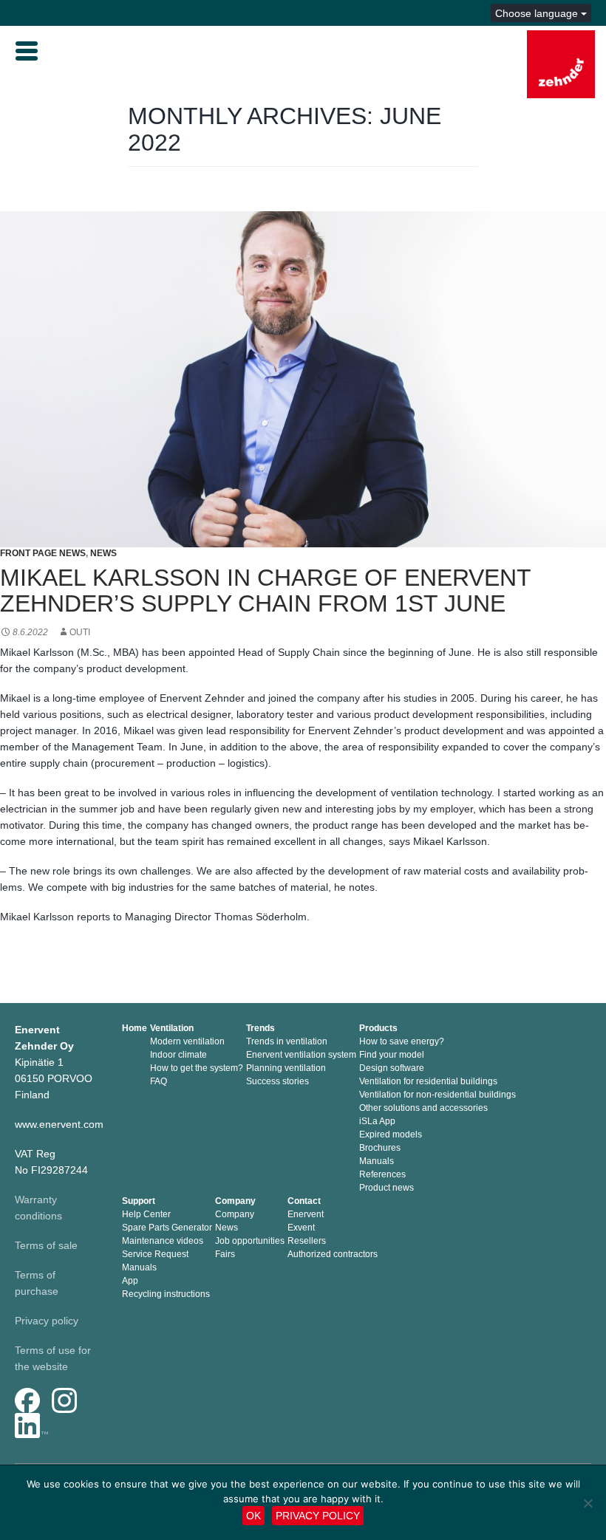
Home (134, 1028)
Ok (253, 1516)
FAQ (158, 1081)
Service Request (155, 1254)
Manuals (376, 1161)
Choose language (538, 13)
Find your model (391, 1055)
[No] (587, 1503)
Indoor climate (178, 1055)
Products (378, 1028)
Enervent (305, 1214)
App (130, 1281)
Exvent (301, 1227)
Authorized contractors (332, 1254)
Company (235, 1201)
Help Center (146, 1214)
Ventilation (172, 1028)
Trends (260, 1028)
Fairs (225, 1254)
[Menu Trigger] (26, 49)
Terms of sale (46, 1245)
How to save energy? (401, 1041)
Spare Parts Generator (167, 1227)
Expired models (390, 1134)
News (103, 553)
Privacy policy (46, 1321)
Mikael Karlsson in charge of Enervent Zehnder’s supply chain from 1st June (265, 590)
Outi (79, 632)
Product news (386, 1188)
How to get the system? (196, 1068)
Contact (304, 1201)
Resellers (306, 1241)
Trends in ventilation (286, 1041)
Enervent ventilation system (301, 1055)
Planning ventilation (286, 1068)
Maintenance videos (162, 1241)
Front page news (43, 553)
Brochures (380, 1148)
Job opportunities (250, 1241)
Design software (391, 1068)
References (382, 1174)
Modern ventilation (187, 1041)
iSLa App (377, 1121)
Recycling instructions (166, 1294)
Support (138, 1201)
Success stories (277, 1081)
